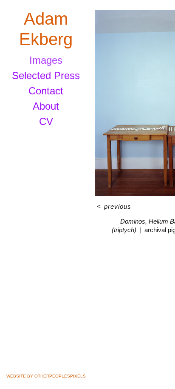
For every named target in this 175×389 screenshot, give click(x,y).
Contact (45, 91)
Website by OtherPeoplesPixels (46, 376)
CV (46, 121)
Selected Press (46, 75)
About (46, 106)
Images (45, 60)
